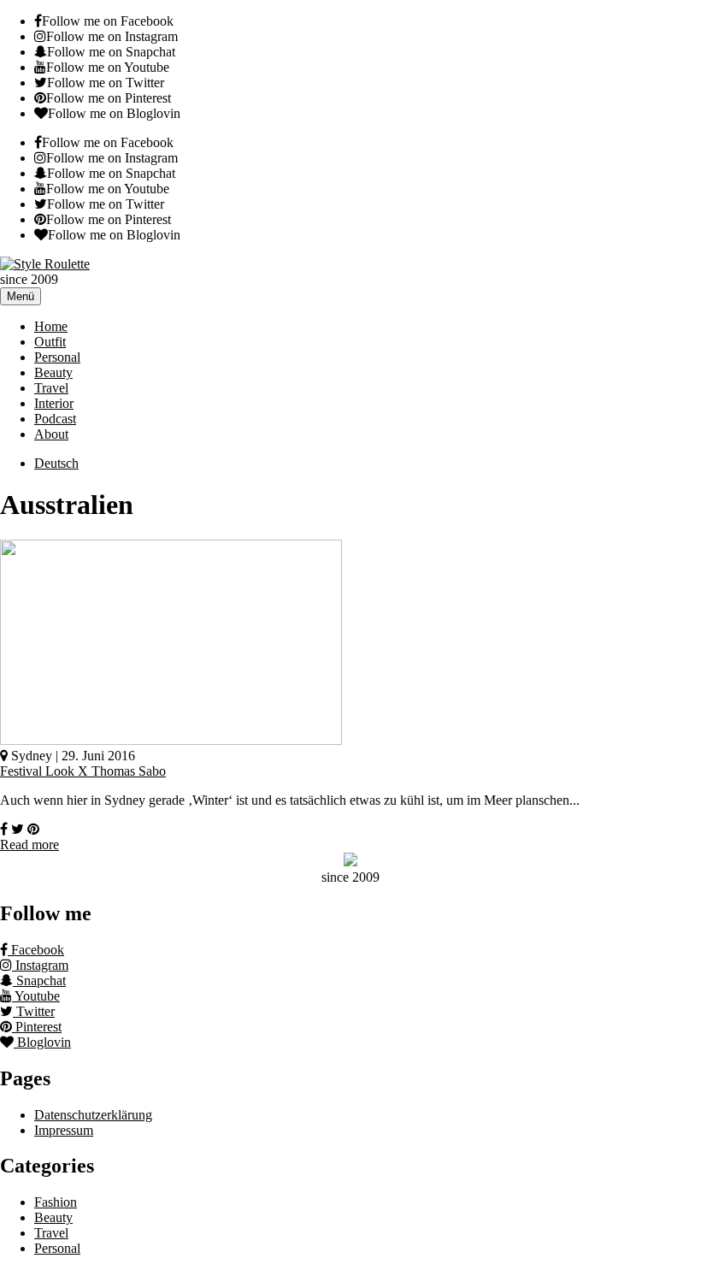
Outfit (50, 341)
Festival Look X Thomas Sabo (83, 771)
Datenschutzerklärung (93, 1115)
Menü (20, 296)
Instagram (40, 965)
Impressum (63, 1130)
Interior (54, 403)
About (51, 434)
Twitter (34, 1011)
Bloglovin (42, 1042)
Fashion (55, 1202)
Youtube (36, 996)
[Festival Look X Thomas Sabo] (171, 740)
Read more (29, 844)
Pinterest (37, 1026)
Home (51, 326)
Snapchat (39, 980)
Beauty (53, 372)
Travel (51, 388)
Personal (57, 357)
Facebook (36, 949)
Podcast (55, 418)
